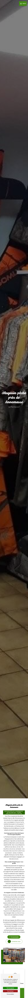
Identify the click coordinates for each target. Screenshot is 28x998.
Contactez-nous (16, 941)
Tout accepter (10, 988)
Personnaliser (10, 994)
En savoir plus (14, 937)
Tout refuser (10, 991)
